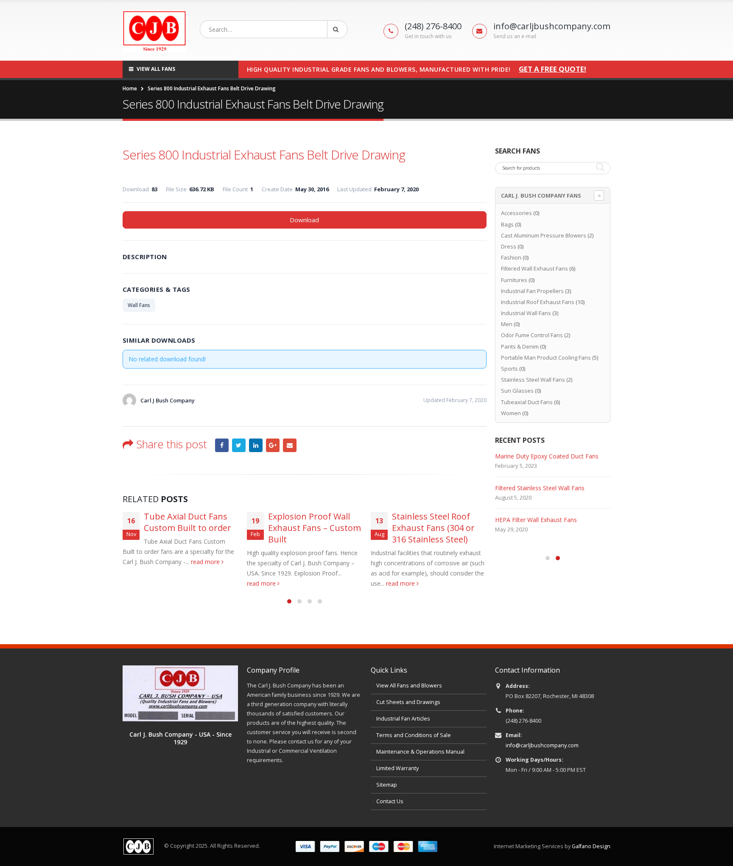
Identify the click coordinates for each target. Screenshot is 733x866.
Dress (508, 246)
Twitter (239, 445)
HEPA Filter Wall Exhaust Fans (536, 520)
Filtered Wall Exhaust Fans (534, 268)
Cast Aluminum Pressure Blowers (543, 235)
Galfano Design (591, 846)
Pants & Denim (520, 346)
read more (206, 562)
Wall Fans (139, 305)
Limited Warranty (397, 768)
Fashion (511, 257)
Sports (509, 368)
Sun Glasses (517, 390)
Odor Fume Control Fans (532, 335)
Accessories (516, 213)
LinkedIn (256, 445)
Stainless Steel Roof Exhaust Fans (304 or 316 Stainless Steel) (433, 528)
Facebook (222, 445)
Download (304, 219)
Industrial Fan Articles (403, 718)
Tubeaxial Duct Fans (527, 402)
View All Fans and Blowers (409, 685)
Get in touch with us (428, 36)
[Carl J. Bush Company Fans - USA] (180, 692)
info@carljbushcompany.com (542, 745)
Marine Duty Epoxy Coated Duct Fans (547, 456)
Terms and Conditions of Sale (413, 735)
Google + (273, 445)
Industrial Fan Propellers (532, 291)
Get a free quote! (552, 69)
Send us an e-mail (514, 36)
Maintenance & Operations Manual (420, 751)
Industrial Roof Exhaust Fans (537, 302)
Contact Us (389, 801)
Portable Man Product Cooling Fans (546, 357)
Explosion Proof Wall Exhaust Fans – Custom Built (314, 528)
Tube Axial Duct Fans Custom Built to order (187, 522)
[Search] (337, 29)
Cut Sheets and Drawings (408, 702)
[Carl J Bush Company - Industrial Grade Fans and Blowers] (154, 31)
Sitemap (386, 784)
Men (506, 324)
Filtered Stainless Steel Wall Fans (540, 488)
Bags (507, 224)
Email (290, 445)
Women (511, 413)
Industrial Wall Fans (526, 313)
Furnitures (514, 280)
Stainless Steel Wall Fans (533, 379)
